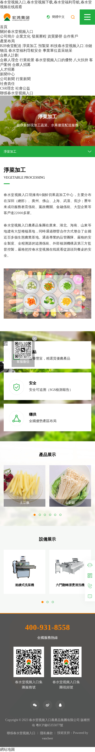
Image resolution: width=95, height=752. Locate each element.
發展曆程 (39, 36)
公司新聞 (7, 79)
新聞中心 (7, 74)
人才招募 (7, 69)
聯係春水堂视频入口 (16, 93)
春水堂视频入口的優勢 (53, 60)
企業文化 (23, 36)
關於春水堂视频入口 (16, 32)
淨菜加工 (29, 46)
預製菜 (43, 46)
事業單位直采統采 (57, 51)
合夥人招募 (21, 65)
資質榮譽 (55, 36)
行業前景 (27, 60)
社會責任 (7, 84)
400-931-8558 (47, 627)
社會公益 (22, 88)
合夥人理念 (9, 60)
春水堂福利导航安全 (25, 51)
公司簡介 (7, 36)
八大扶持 (80, 60)
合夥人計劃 (9, 55)
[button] (35, 515)
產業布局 (7, 41)
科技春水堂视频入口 (67, 46)
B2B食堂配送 (10, 46)
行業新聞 (23, 79)
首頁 (3, 27)
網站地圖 (7, 749)
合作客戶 (70, 36)
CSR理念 (7, 88)
